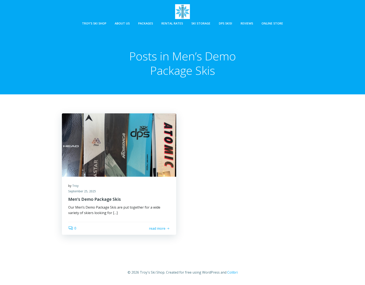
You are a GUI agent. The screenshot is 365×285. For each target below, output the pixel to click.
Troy (75, 186)
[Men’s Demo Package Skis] (119, 144)
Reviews (247, 23)
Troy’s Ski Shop (94, 23)
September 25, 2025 (82, 191)
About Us (122, 23)
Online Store (272, 23)
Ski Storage (200, 23)
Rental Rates (172, 23)
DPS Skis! (225, 23)
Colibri (232, 272)
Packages (145, 23)
